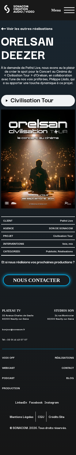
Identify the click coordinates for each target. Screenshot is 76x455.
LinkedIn (21, 402)
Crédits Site (56, 416)
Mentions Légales (21, 416)
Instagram (52, 402)
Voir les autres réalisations (30, 28)
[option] (38, 159)
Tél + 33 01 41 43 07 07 (14, 339)
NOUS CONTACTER (36, 280)
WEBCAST (8, 367)
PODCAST (8, 378)
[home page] (15, 10)
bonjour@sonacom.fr (13, 329)
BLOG (70, 378)
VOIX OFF (8, 357)
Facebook (35, 402)
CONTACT (68, 367)
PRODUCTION (11, 388)
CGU (41, 416)
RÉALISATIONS (64, 357)
